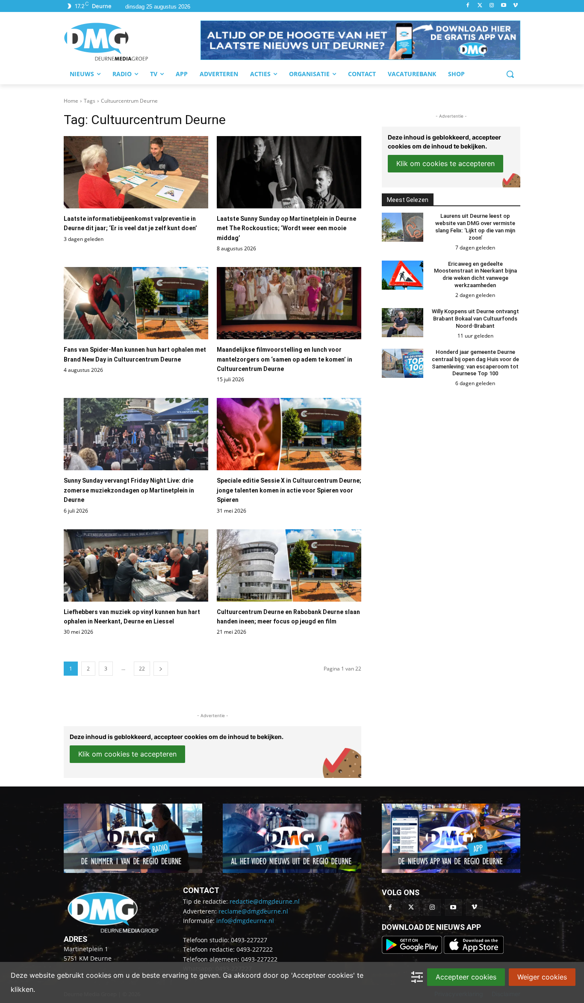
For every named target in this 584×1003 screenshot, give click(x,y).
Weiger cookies (542, 977)
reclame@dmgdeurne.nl (253, 911)
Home (71, 100)
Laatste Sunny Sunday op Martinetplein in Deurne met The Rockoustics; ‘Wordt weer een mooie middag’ (286, 228)
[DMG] (132, 41)
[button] (360, 40)
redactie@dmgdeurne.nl (265, 901)
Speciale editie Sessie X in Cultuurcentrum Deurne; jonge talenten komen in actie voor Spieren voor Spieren (289, 490)
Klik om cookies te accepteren (127, 754)
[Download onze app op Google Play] (413, 951)
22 (142, 668)
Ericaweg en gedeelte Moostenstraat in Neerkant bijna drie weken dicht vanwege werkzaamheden (475, 275)
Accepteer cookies (466, 977)
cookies (98, 975)
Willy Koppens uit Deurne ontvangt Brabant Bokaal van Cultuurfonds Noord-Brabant (475, 318)
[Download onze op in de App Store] (474, 951)
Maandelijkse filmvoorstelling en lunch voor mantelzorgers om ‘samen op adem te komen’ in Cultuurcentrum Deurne (284, 359)
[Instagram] (492, 6)
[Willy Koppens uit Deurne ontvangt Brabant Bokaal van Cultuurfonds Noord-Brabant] (402, 322)
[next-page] (160, 669)
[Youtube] (503, 6)
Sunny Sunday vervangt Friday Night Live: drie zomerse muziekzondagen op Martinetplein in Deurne (129, 490)
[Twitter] (480, 6)
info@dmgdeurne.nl (245, 921)
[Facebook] (468, 6)
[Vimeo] (515, 6)
